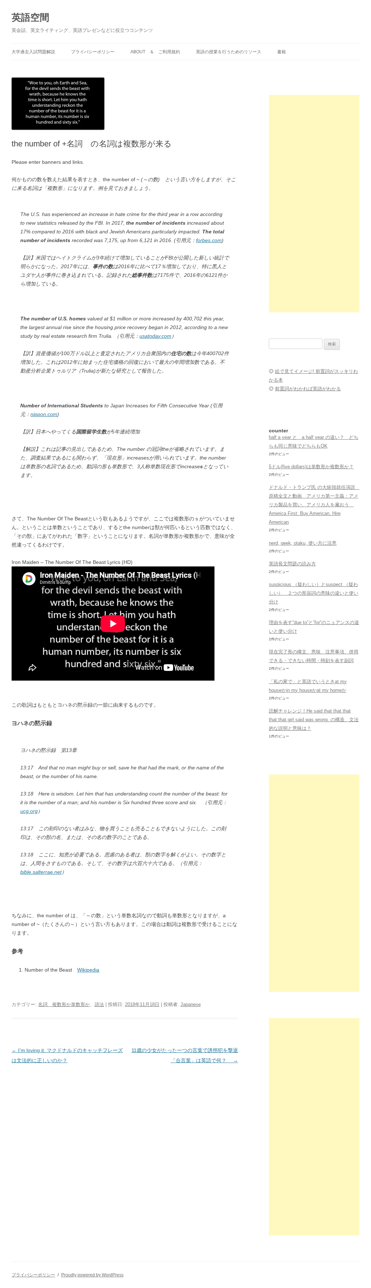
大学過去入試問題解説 (33, 51)
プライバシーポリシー (92, 51)
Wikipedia (88, 970)
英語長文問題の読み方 (292, 563)
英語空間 (30, 17)
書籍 (281, 51)
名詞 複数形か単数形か (64, 1004)
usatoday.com (155, 336)
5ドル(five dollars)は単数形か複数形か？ (311, 466)
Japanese (190, 1004)
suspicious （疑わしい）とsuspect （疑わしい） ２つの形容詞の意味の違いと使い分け (313, 593)
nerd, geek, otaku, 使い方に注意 (303, 543)
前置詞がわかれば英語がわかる (308, 388)
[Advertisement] (314, 203)
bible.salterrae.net (41, 872)
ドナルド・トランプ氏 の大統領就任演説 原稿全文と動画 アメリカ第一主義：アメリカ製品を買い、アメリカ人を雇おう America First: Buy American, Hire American (314, 505)
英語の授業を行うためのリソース (228, 51)
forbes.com (209, 240)
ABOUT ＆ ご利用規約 (155, 51)
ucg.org (29, 811)
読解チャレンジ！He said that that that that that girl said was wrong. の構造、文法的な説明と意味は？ (314, 719)
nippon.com (43, 414)
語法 (99, 1004)
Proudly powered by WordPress (92, 1274)
